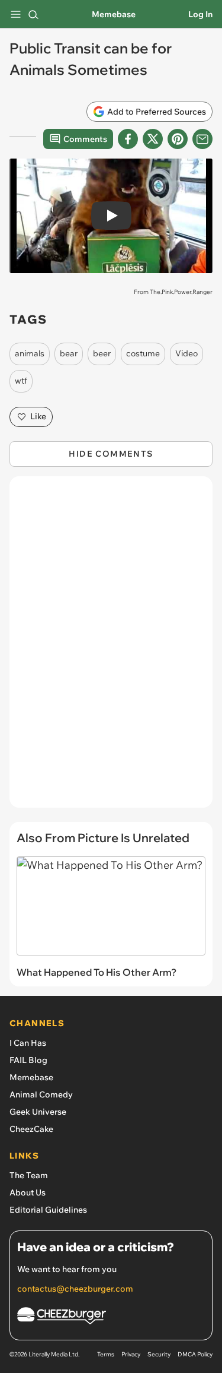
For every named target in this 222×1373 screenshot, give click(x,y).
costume (143, 353)
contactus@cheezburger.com (75, 1288)
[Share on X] (153, 139)
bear (69, 353)
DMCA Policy (195, 1354)
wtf (21, 380)
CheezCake (31, 1129)
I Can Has (27, 1042)
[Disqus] (111, 647)
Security (158, 1354)
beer (102, 353)
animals (29, 353)
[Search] (33, 14)
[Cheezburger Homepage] (111, 1317)
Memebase (114, 14)
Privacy (130, 1354)
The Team (28, 1175)
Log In (200, 14)
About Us (27, 1192)
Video (186, 353)
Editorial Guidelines (48, 1209)
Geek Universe (37, 1111)
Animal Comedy (41, 1094)
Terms (105, 1354)
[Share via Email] (202, 139)
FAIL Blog (28, 1060)
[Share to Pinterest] (178, 139)
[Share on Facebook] (128, 139)
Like (38, 416)
